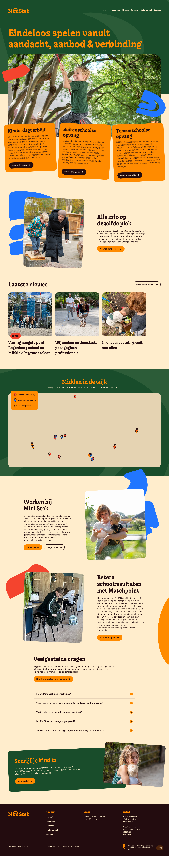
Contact (157, 10)
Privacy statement (53, 846)
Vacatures (116, 10)
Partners (134, 10)
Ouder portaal (146, 10)
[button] (33, 447)
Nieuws (125, 10)
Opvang (49, 817)
